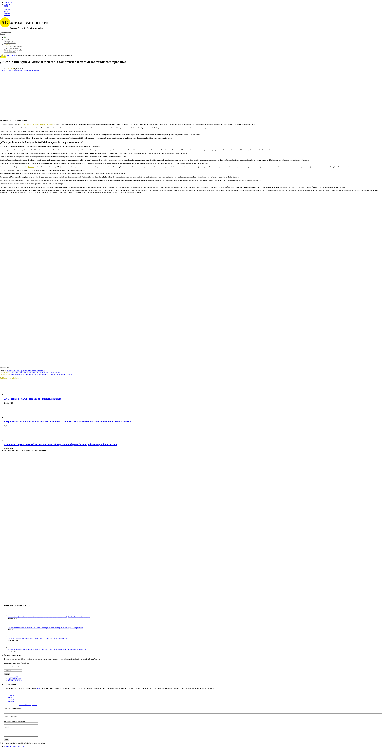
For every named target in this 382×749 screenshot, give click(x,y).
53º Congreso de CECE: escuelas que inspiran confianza (32, 398)
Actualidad (7, 44)
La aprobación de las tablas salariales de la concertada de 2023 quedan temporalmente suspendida (41, 374)
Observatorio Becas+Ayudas (13, 50)
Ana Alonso (10, 69)
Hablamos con (8, 41)
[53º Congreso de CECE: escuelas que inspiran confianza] (14, 394)
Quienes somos (9, 2)
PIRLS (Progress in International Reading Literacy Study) (37, 124)
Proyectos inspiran (10, 43)
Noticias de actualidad (15, 46)
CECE (6, 6)
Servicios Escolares (10, 52)
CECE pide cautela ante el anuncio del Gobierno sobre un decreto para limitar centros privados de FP (39, 638)
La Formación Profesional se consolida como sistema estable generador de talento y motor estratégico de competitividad (45, 628)
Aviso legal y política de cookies (14, 746)
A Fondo (3, 57)
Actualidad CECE (13, 48)
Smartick (31, 167)
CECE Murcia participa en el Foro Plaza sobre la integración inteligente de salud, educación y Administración (60, 444)
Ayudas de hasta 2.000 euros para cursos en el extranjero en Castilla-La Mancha (35, 372)
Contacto (7, 4)
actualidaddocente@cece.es (28, 705)
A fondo (6, 39)
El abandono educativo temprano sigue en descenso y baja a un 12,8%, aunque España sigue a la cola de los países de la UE (47, 649)
